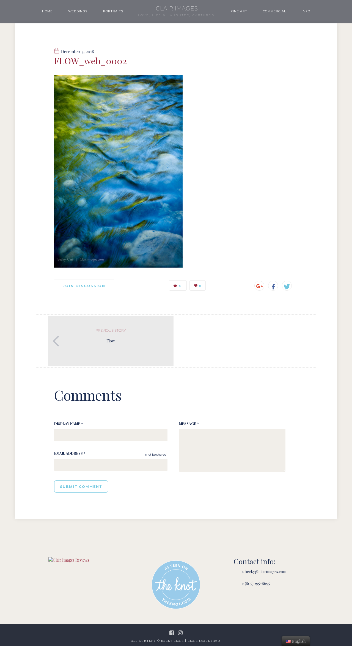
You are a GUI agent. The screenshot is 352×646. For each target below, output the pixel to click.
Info (306, 11)
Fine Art (239, 11)
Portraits (113, 11)
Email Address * (69, 453)
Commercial (274, 11)
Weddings (77, 11)
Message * (189, 423)
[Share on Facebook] (273, 286)
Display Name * (68, 423)
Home (47, 11)
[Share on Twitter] (287, 286)
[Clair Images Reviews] (68, 560)
